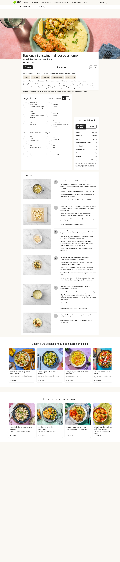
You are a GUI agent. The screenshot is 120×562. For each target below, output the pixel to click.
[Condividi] (95, 67)
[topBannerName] (60, 14)
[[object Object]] (91, 67)
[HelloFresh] (17, 2)
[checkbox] (23, 62)
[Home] (20, 7)
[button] (46, 98)
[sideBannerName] (86, 104)
